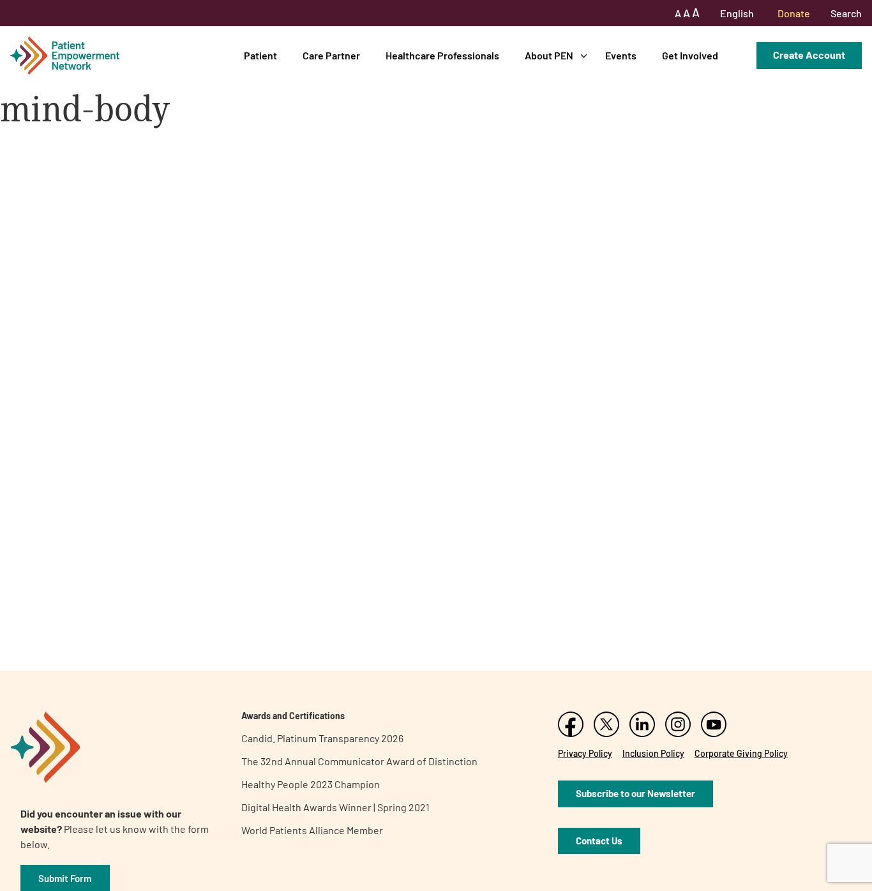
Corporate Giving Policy (741, 753)
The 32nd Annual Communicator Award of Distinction (359, 761)
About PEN (549, 55)
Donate (794, 13)
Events (620, 55)
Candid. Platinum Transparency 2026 (322, 738)
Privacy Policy (585, 753)
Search (846, 13)
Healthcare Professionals (442, 55)
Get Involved (690, 55)
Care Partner (331, 55)
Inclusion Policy (653, 753)
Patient (260, 55)
